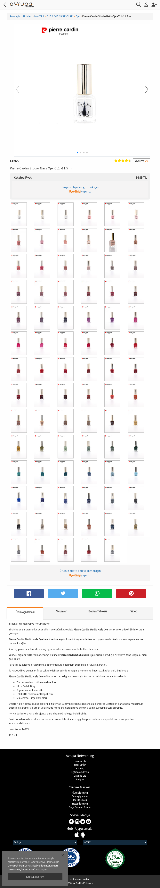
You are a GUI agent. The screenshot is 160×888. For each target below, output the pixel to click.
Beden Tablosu (97, 611)
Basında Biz (80, 775)
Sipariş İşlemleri (80, 796)
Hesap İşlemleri (80, 803)
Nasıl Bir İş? (80, 764)
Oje (78, 16)
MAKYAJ (39, 16)
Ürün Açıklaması (25, 612)
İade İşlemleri (80, 800)
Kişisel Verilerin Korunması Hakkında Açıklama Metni (33, 867)
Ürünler (27, 16)
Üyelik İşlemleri (80, 792)
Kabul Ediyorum (35, 876)
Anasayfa (15, 16)
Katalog (80, 768)
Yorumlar (61, 611)
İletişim (80, 779)
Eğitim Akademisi (80, 772)
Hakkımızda (80, 761)
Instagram (77, 822)
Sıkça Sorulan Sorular (80, 807)
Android (83, 835)
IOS (77, 835)
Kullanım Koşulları (80, 879)
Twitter (83, 822)
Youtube (88, 822)
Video (134, 611)
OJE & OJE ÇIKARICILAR (59, 16)
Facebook (71, 822)
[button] (144, 90)
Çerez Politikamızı (17, 865)
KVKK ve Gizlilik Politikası (80, 883)
